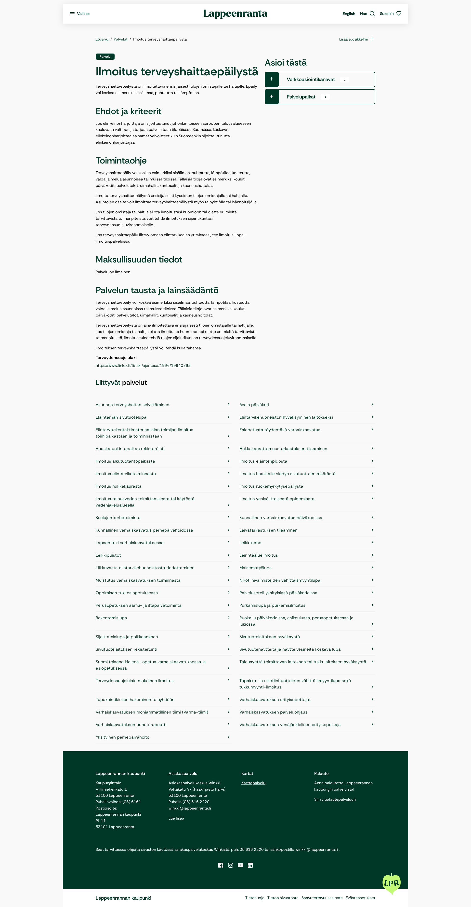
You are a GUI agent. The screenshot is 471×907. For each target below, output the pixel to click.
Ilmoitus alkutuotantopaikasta (125, 461)
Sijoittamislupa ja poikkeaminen (127, 636)
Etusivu (102, 39)
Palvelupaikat (306, 97)
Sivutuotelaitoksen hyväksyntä (269, 636)
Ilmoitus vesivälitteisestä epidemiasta (276, 498)
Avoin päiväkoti (254, 404)
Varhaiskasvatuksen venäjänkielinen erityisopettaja (290, 724)
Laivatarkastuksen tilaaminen (268, 530)
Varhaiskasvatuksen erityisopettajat (275, 699)
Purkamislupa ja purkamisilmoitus (272, 605)
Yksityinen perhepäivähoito (122, 737)
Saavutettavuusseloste (322, 897)
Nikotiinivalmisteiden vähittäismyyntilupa (279, 580)
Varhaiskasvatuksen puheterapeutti (131, 724)
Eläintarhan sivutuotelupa (121, 417)
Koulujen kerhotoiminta (118, 517)
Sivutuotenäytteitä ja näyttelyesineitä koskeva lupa (290, 649)
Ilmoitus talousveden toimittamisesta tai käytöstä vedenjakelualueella (145, 502)
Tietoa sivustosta (283, 897)
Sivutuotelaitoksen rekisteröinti (126, 649)
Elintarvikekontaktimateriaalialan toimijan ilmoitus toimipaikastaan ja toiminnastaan (144, 433)
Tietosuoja (254, 897)
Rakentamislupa (111, 617)
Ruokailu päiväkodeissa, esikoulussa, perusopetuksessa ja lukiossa (296, 621)
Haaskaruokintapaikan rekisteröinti (130, 448)
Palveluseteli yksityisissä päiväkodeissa (278, 592)
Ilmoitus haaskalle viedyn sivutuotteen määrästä (287, 473)
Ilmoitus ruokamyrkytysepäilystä (271, 486)
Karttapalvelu (253, 782)
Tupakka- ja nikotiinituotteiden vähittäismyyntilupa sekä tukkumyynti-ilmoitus (295, 684)
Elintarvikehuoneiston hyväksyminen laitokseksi (286, 417)
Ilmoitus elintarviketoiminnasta (126, 473)
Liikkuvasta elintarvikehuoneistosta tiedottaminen (145, 567)
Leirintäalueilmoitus (258, 555)
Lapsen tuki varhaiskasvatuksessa (130, 542)
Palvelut (121, 39)
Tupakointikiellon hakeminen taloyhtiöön (135, 699)
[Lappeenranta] (235, 14)
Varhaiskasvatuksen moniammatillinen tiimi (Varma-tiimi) (152, 712)
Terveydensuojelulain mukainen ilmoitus (135, 680)
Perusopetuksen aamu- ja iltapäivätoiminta (139, 605)
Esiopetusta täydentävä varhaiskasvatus (279, 429)
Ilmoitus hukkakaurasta (119, 486)
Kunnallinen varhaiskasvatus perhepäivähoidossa (144, 530)
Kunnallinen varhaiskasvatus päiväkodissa (280, 517)
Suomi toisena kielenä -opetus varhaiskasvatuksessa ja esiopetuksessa (151, 665)
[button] (368, 13)
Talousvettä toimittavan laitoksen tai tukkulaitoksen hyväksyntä (302, 661)
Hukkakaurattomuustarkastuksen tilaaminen (283, 448)
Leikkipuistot (108, 555)
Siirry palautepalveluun (335, 799)
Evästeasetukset (360, 897)
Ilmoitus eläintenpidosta (263, 461)
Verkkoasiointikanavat (316, 79)
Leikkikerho (250, 542)
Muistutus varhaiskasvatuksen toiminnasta (138, 580)
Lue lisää (176, 818)
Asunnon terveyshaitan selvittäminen (132, 404)
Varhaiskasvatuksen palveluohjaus (273, 712)
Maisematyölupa (255, 567)
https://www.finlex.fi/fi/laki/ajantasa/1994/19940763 (143, 365)
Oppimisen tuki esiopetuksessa (127, 592)
